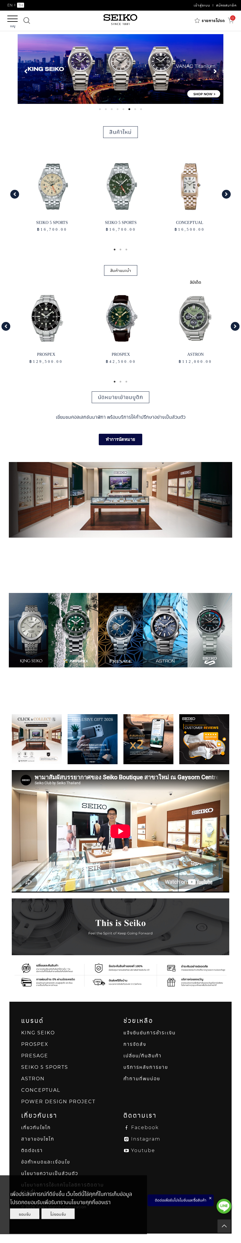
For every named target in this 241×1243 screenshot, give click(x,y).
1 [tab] (115, 249)
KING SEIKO (38, 1033)
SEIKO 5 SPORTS (44, 1067)
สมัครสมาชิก (226, 5)
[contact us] (224, 1206)
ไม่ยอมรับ (58, 1214)
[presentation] (100, 109)
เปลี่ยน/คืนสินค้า (142, 1055)
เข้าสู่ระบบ (202, 5)
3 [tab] (126, 249)
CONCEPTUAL (40, 1090)
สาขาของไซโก (37, 1139)
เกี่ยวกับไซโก (36, 1127)
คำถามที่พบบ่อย (141, 1078)
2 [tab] (120, 249)
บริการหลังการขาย (145, 1067)
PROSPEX (34, 1044)
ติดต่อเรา (32, 1150)
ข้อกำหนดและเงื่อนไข (45, 1162)
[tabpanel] (120, 69)
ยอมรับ (25, 1214)
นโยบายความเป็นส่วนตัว (49, 1173)
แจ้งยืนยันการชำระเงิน (149, 1033)
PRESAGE (34, 1055)
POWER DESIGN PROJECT (58, 1101)
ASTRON (33, 1078)
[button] (14, 194)
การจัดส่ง (134, 1044)
